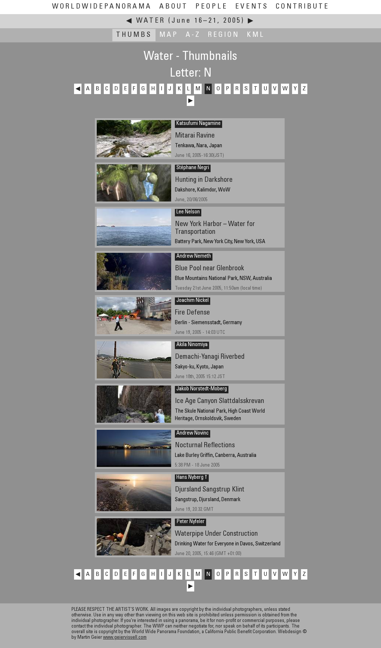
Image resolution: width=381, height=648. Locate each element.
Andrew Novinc (192, 433)
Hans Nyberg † (191, 477)
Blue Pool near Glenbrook (209, 268)
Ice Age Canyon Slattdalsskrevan (219, 401)
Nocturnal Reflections (205, 445)
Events (251, 6)
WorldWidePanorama (102, 6)
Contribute (302, 6)
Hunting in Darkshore (204, 180)
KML (256, 35)
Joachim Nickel (192, 300)
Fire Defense (192, 312)
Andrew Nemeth (193, 256)
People (211, 6)
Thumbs (134, 35)
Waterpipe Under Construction (216, 534)
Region (223, 35)
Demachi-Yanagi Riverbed (209, 357)
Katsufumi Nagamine (198, 123)
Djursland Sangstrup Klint (209, 489)
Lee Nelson (188, 212)
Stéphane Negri (192, 168)
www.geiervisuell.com (125, 637)
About (173, 6)
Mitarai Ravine (195, 135)
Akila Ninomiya (192, 345)
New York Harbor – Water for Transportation (215, 228)
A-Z (193, 35)
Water (150, 21)
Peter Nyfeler (190, 522)
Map (168, 35)
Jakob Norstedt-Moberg (201, 389)
